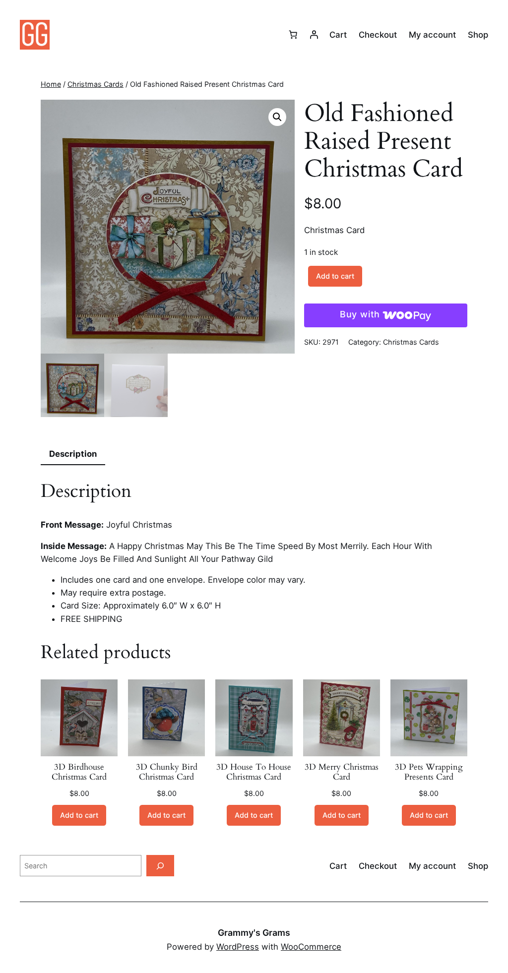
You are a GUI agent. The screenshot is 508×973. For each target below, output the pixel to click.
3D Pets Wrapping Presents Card (429, 772)
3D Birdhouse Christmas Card (79, 772)
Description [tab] (73, 454)
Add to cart (335, 276)
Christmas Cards (95, 84)
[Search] (160, 865)
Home (51, 84)
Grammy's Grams (254, 932)
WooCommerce (311, 947)
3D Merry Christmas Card (342, 772)
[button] (277, 117)
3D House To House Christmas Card (253, 772)
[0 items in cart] (293, 34)
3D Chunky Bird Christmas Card (166, 772)
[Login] (314, 34)
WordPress (237, 947)
